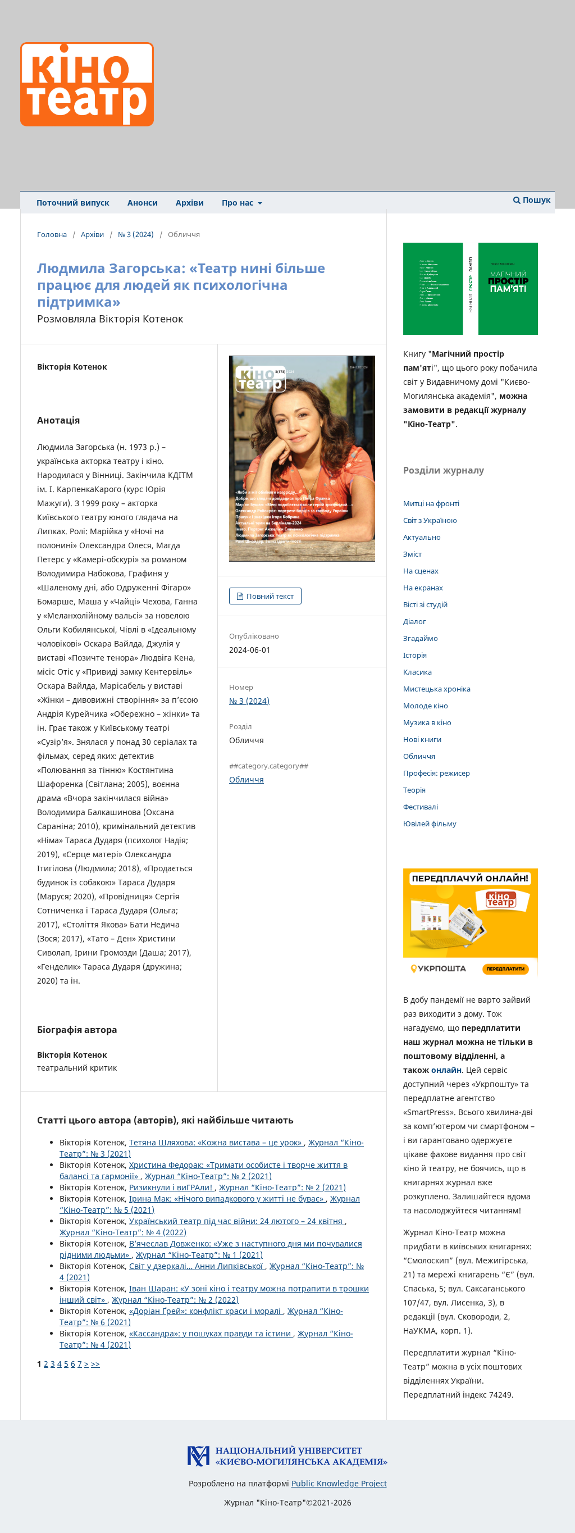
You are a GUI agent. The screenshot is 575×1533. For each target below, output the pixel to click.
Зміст (412, 554)
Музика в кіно (427, 722)
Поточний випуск (72, 202)
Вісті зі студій (425, 604)
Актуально (422, 537)
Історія (415, 655)
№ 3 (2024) (136, 234)
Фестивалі (420, 807)
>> (95, 1363)
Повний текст (269, 596)
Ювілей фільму (430, 823)
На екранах (423, 588)
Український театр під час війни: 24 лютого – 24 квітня (237, 1221)
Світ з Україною (430, 520)
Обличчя (246, 779)
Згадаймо (420, 638)
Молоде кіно (425, 705)
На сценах (421, 571)
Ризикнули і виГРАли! (172, 1187)
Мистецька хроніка (437, 689)
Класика (417, 672)
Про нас (238, 202)
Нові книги (422, 739)
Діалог (414, 621)
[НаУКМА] (287, 1464)
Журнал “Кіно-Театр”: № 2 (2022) (175, 1299)
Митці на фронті (431, 503)
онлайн (446, 1070)
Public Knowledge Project (339, 1483)
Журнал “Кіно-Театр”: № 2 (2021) (208, 1176)
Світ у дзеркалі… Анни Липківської (197, 1266)
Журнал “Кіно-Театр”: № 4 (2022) (123, 1232)
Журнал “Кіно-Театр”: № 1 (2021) (199, 1254)
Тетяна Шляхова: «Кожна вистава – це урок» (216, 1142)
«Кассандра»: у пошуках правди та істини (211, 1333)
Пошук (536, 199)
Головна (52, 234)
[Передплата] (470, 977)
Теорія (414, 790)
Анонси (142, 202)
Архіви (190, 202)
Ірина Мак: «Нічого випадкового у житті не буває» (227, 1198)
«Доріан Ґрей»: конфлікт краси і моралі (206, 1310)
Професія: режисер (436, 773)
